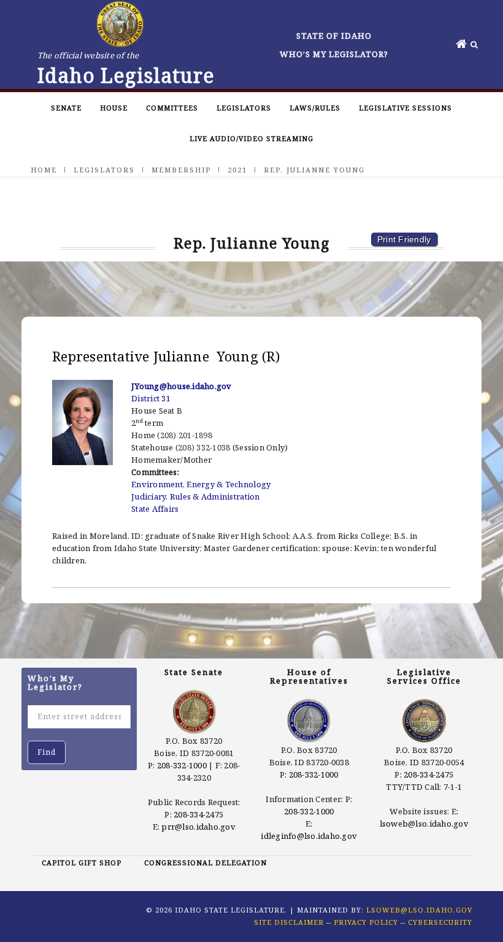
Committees (172, 107)
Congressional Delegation (205, 862)
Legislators (244, 107)
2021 (237, 169)
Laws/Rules (315, 107)
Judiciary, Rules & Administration (195, 496)
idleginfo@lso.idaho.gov (309, 835)
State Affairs (155, 508)
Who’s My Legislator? (334, 54)
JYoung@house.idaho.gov (181, 386)
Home (44, 169)
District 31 (151, 398)
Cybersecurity (440, 922)
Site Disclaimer (289, 922)
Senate (66, 107)
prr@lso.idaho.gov (198, 826)
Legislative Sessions (405, 107)
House (114, 107)
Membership (181, 169)
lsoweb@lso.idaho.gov (424, 823)
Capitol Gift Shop (81, 862)
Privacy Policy (366, 922)
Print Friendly (404, 239)
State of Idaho (334, 35)
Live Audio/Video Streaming (251, 138)
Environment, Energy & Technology (201, 484)
